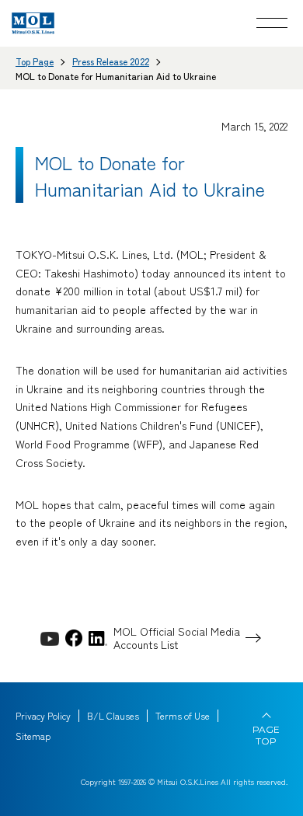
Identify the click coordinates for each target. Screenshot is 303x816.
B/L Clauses (113, 716)
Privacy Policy (43, 716)
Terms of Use (182, 716)
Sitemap (33, 736)
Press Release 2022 (110, 61)
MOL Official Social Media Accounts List (176, 638)
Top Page (35, 61)
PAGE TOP (266, 735)
